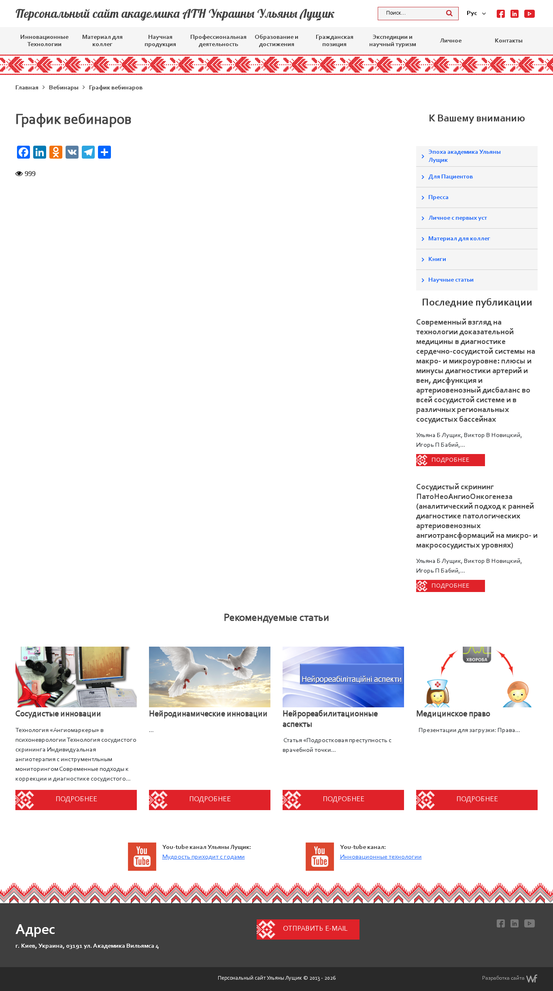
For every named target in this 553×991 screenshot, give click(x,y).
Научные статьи (451, 280)
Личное (451, 41)
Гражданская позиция (334, 41)
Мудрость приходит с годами (203, 857)
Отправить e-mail (315, 929)
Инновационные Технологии (44, 41)
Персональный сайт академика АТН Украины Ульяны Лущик (175, 13)
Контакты (509, 41)
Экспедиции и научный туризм (392, 41)
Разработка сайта (503, 978)
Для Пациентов (450, 177)
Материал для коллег (102, 41)
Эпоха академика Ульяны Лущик (464, 156)
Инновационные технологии (381, 857)
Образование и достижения (276, 41)
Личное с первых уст (457, 218)
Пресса (438, 197)
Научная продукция (160, 41)
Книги (437, 259)
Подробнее (451, 460)
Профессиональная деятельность (218, 41)
